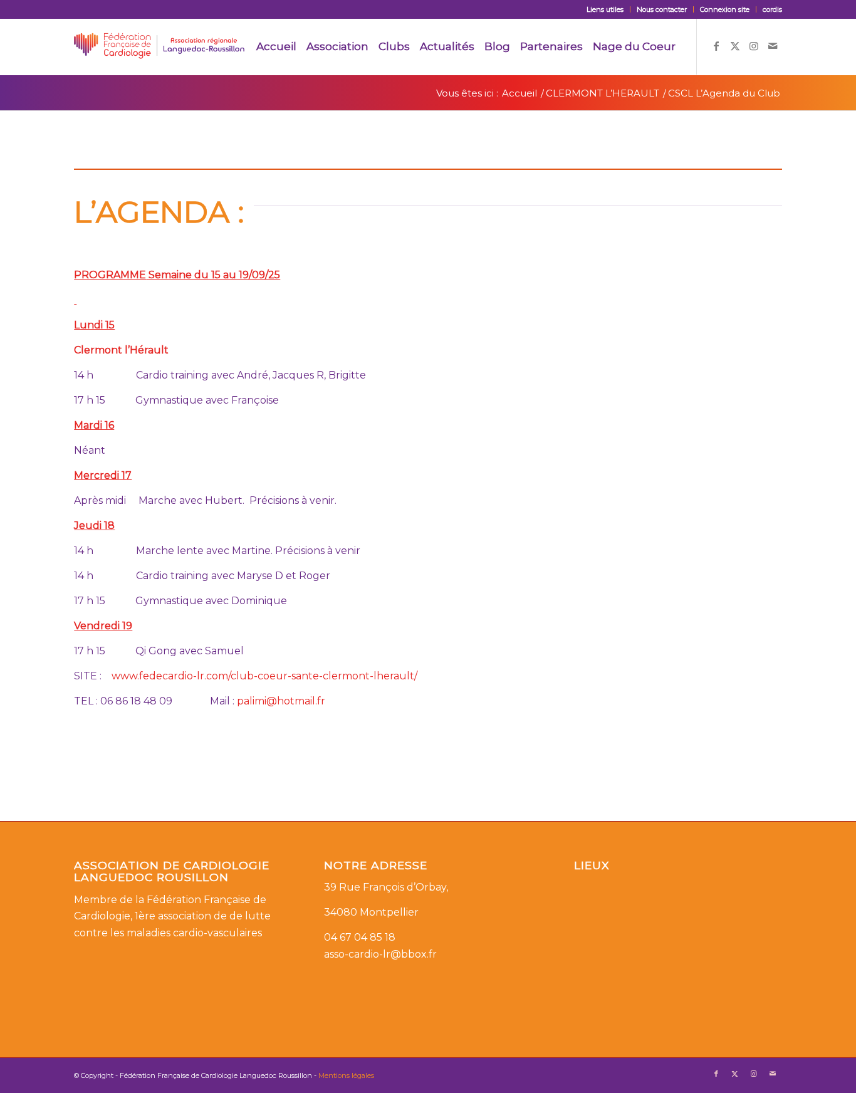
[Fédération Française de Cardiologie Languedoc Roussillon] (159, 46)
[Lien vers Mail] (772, 45)
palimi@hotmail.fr (281, 701)
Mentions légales (346, 1075)
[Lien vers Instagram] (753, 45)
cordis (772, 9)
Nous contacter (662, 9)
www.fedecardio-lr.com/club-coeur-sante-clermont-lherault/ (264, 676)
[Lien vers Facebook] (716, 45)
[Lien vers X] (735, 45)
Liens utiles (605, 9)
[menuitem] (605, 9)
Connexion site (724, 9)
